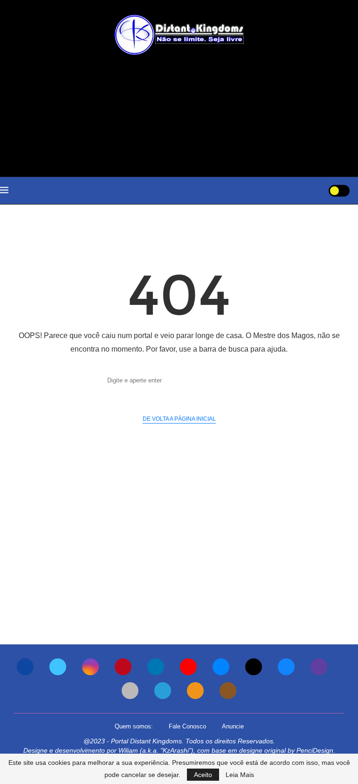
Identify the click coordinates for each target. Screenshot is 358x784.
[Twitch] (318, 666)
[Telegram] (162, 690)
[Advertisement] (179, 115)
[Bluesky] (286, 666)
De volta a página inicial (179, 419)
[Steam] (130, 690)
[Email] (221, 666)
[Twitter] (57, 666)
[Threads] (253, 666)
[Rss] (195, 690)
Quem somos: (134, 726)
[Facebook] (25, 666)
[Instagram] (90, 666)
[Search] (310, 190)
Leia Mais (240, 774)
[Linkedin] (155, 666)
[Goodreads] (228, 690)
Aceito (203, 774)
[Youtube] (188, 666)
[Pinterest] (123, 666)
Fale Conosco (187, 726)
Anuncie (233, 726)
